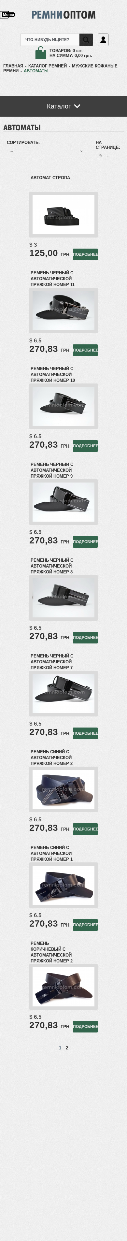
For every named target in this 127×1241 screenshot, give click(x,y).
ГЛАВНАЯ (13, 66)
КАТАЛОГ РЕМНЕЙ (47, 66)
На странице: (108, 145)
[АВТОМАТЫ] (22, 127)
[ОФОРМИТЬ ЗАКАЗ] (42, 53)
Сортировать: (23, 142)
